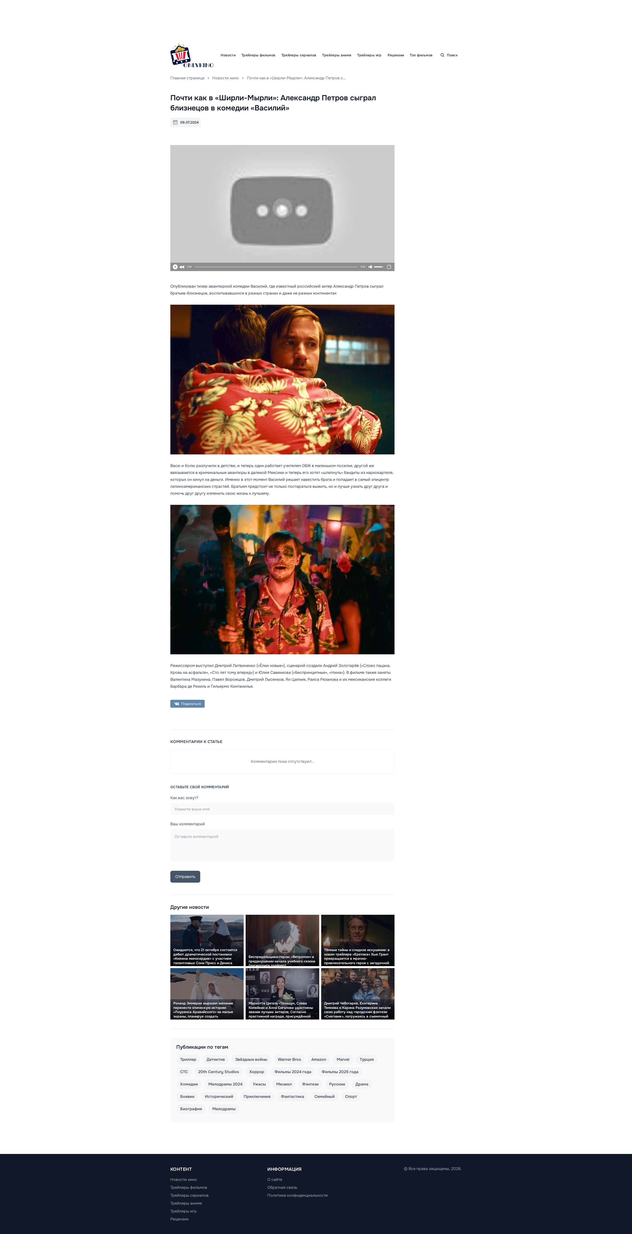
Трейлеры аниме (336, 55)
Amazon (318, 1059)
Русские (337, 1084)
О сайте (274, 1179)
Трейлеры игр (369, 55)
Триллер (188, 1059)
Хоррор (256, 1071)
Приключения (257, 1096)
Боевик (187, 1096)
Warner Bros (289, 1059)
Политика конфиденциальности (297, 1195)
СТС (184, 1071)
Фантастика (292, 1096)
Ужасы (259, 1084)
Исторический (219, 1096)
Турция (367, 1059)
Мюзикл (284, 1084)
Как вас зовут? (184, 797)
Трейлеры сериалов (298, 55)
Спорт (351, 1096)
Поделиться (191, 704)
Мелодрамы (224, 1108)
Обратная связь (282, 1187)
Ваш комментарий (187, 824)
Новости (228, 55)
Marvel (343, 1059)
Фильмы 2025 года (340, 1071)
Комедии (189, 1084)
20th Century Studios (218, 1071)
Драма (362, 1084)
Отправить (185, 876)
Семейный (325, 1096)
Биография (191, 1108)
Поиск (452, 55)
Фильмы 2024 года (293, 1071)
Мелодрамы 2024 (225, 1084)
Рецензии (396, 55)
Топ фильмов (421, 55)
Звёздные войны (251, 1059)
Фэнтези (310, 1084)
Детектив (216, 1059)
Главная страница (187, 78)
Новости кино (225, 78)
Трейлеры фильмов (258, 55)
